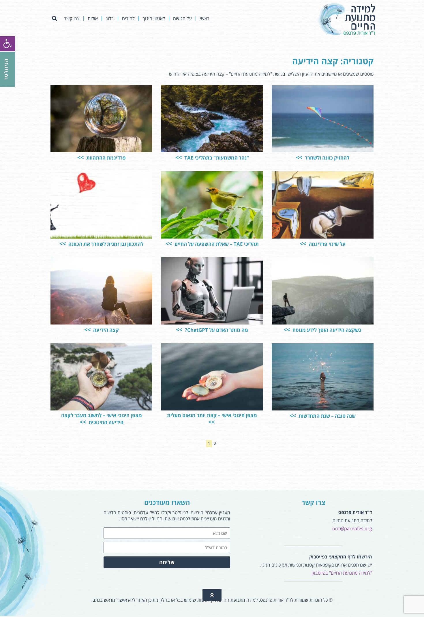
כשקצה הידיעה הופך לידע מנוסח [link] (326, 330)
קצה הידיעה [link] (105, 330)
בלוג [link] (110, 18)
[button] (54, 18)
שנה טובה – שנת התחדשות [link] (326, 415)
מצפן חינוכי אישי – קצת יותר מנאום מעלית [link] (212, 415)
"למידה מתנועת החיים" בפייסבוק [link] (342, 573)
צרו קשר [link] (72, 18)
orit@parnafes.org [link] (352, 528)
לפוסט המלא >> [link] (294, 133)
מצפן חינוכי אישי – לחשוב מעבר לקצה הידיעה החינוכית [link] (101, 418)
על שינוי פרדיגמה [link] (326, 244)
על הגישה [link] (182, 18)
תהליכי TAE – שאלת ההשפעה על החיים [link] (216, 244)
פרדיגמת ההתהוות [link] (105, 157)
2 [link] (214, 443)
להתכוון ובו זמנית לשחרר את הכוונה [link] (105, 244)
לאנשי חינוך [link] (154, 18)
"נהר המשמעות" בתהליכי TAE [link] (216, 157)
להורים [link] (128, 18)
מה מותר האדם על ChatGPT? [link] (216, 330)
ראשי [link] (204, 18)
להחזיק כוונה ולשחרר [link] (326, 157)
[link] (7, 43)
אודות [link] (93, 18)
